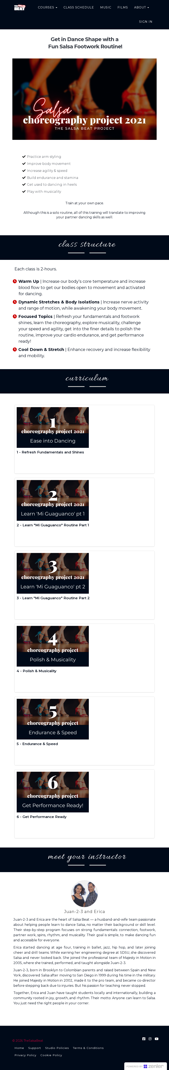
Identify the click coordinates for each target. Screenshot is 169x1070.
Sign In (146, 22)
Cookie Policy (51, 1055)
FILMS (122, 7)
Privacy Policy (25, 1055)
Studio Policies (57, 1048)
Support (34, 1048)
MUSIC (105, 7)
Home (19, 1048)
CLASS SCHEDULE (78, 7)
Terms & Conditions (88, 1048)
